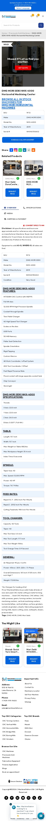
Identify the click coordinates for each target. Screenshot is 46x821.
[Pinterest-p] (12, 798)
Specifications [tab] (33, 208)
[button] (23, 811)
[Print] (33, 150)
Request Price (12, 192)
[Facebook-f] (6, 798)
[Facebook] (11, 150)
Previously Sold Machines (19, 33)
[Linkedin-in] (17, 798)
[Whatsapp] (20, 150)
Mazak (8, 646)
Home (4, 33)
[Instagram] (15, 150)
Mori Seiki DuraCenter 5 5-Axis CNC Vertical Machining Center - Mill (12, 183)
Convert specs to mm (34, 225)
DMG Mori (9, 179)
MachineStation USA (26, 789)
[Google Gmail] (29, 150)
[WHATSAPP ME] (17, 178)
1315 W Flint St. (8, 687)
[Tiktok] (40, 798)
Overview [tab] (11, 208)
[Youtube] (23, 798)
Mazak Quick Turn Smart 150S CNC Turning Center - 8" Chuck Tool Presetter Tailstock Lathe (12, 650)
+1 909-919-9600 (29, 3)
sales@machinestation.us (23, 5)
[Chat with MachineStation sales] (41, 816)
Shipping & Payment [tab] (16, 219)
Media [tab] (10, 213)
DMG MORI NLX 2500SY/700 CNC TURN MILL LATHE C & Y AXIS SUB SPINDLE (33, 183)
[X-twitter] (34, 798)
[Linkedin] (24, 150)
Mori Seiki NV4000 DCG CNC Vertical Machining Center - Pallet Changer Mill (33, 650)
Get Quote (23, 68)
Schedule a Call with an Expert (22, 140)
